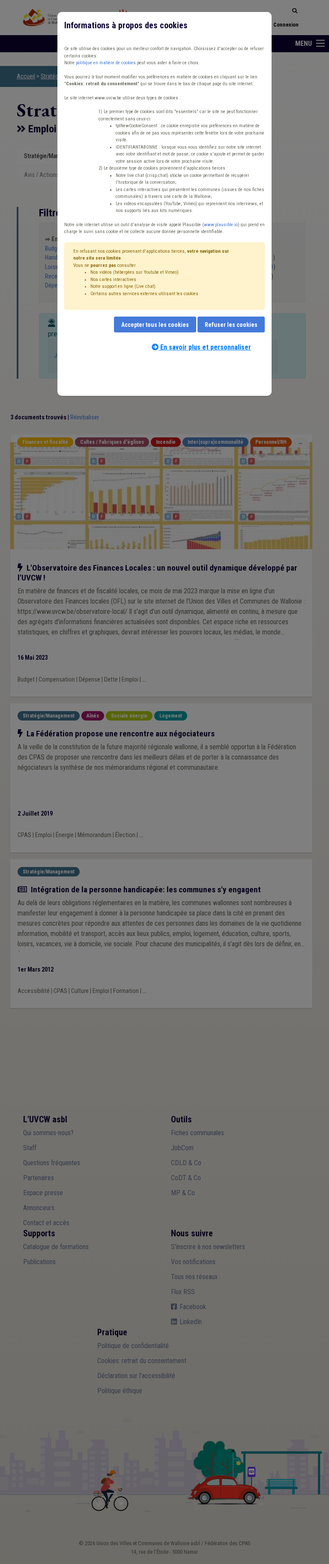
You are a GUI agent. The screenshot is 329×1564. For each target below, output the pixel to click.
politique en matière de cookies (106, 63)
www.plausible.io (221, 224)
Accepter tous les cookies (155, 324)
